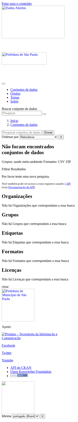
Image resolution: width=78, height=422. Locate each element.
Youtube (7, 360)
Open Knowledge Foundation (30, 371)
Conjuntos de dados (23, 89)
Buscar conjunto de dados (19, 109)
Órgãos (15, 93)
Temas (14, 97)
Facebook (8, 345)
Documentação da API (21, 187)
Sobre (14, 101)
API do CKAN (20, 368)
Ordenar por (10, 137)
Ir (61, 137)
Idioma (6, 416)
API (68, 183)
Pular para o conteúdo (17, 3)
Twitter (6, 353)
